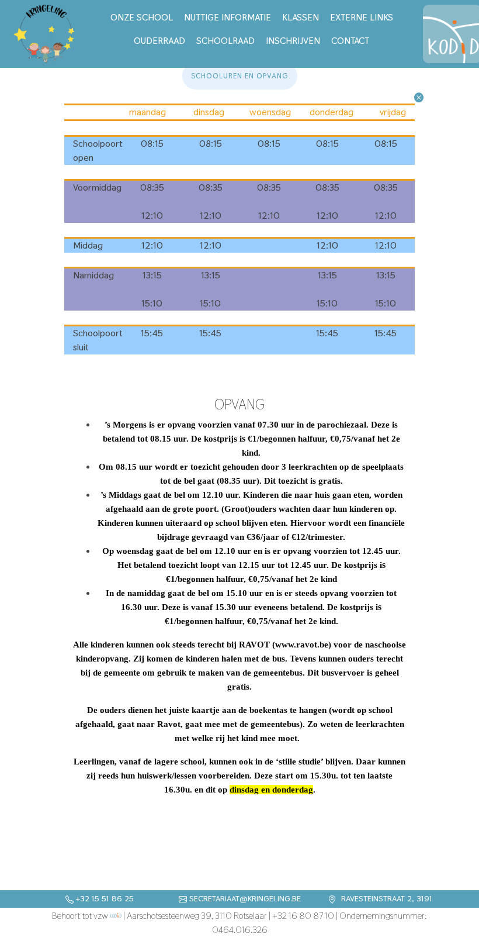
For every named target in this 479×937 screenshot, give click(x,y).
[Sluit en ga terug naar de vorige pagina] (419, 96)
